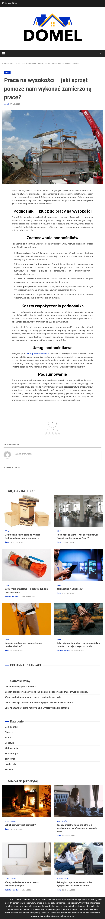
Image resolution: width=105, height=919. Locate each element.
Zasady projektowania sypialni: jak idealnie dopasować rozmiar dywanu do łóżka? (46, 692)
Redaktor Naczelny (12, 596)
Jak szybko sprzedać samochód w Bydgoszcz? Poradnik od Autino (39, 702)
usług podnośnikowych (37, 354)
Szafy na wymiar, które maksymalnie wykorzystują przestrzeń (37, 708)
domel (6, 104)
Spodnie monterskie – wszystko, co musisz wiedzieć (26, 619)
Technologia (11, 753)
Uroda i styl (10, 764)
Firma (7, 72)
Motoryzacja (11, 748)
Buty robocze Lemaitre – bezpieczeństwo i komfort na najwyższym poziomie (78, 619)
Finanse (9, 732)
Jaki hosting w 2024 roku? (78, 565)
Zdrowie (9, 769)
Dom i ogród (11, 727)
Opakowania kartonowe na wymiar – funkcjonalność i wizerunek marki (26, 511)
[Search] (100, 53)
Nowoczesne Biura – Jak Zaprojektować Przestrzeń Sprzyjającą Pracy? (78, 511)
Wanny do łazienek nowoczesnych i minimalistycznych (33, 697)
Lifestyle (9, 743)
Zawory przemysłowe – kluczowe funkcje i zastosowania (26, 565)
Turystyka (10, 759)
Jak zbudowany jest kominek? (20, 686)
